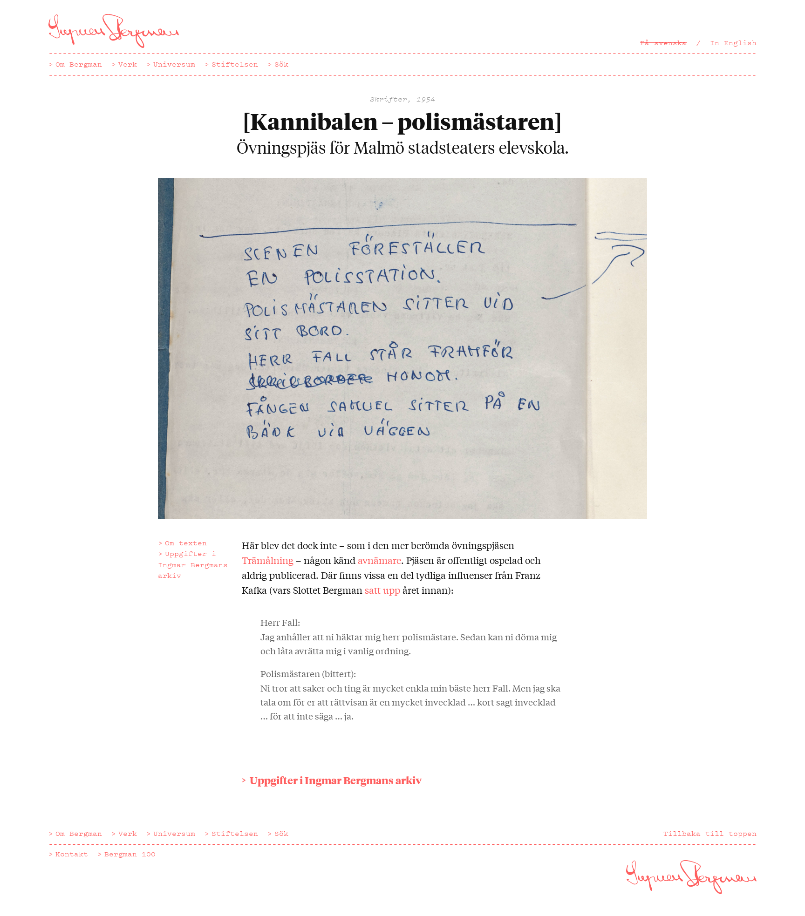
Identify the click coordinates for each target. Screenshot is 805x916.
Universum (174, 64)
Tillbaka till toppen (710, 833)
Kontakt (71, 854)
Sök (281, 64)
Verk (127, 64)
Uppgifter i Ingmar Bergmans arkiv (193, 564)
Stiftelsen (234, 64)
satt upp (382, 590)
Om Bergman (78, 64)
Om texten (186, 543)
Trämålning (267, 560)
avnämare (379, 560)
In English (733, 43)
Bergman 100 (130, 854)
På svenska (663, 43)
